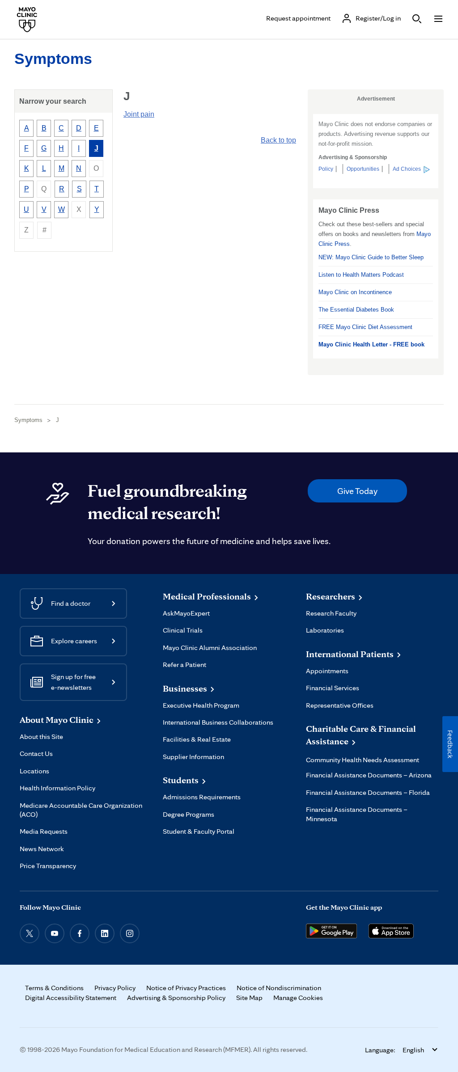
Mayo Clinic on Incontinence (355, 292)
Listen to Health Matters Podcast (361, 274)
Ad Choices (407, 169)
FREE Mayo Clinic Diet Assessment (365, 327)
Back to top (278, 140)
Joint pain (138, 114)
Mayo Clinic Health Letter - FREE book (371, 344)
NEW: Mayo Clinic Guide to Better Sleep (371, 257)
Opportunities (363, 169)
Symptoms (53, 58)
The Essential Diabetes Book (356, 309)
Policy (325, 169)
